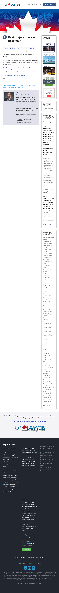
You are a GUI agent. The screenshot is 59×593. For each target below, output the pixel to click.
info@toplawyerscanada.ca (27, 545)
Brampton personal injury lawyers (14, 67)
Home (16, 557)
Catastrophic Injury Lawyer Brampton (16, 75)
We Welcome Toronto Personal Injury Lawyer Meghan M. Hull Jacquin (47, 463)
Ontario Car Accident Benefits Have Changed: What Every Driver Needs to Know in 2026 (47, 454)
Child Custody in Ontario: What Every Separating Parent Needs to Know (48, 469)
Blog (37, 557)
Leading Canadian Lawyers (33, 585)
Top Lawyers (30, 508)
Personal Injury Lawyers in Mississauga (24, 120)
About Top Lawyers (32, 4)
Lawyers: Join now (50, 4)
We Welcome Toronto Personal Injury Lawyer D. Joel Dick (47, 458)
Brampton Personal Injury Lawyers (26, 122)
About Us (22, 557)
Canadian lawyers (50, 572)
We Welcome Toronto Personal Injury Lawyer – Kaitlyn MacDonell (47, 448)
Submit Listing (30, 557)
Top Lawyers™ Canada (19, 585)
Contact (42, 557)
